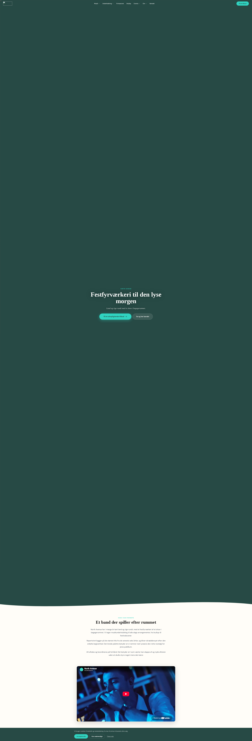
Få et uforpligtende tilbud (114, 316)
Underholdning (107, 3)
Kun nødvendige (97, 736)
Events (136, 3)
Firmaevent (120, 3)
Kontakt (152, 3)
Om (144, 3)
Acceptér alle (81, 736)
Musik (96, 3)
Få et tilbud (242, 3)
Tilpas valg (110, 736)
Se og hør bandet (142, 316)
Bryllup (129, 3)
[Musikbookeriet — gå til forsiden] (7, 4)
